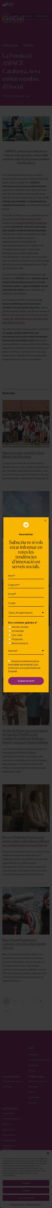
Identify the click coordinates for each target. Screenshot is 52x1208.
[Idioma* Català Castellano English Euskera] (26, 651)
